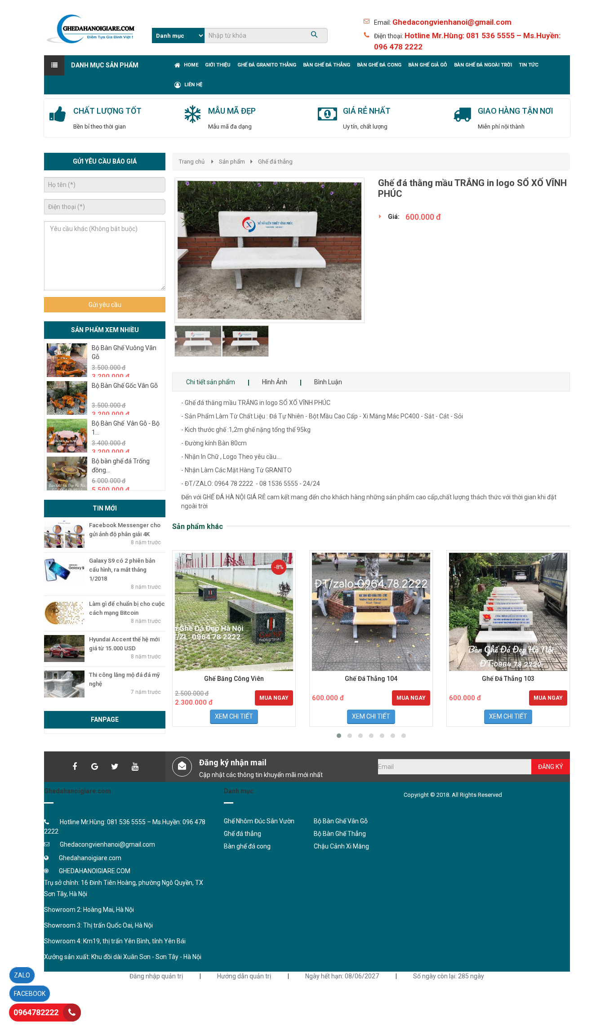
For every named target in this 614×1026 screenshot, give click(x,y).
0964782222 (35, 1012)
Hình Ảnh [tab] (274, 382)
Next (380, 275)
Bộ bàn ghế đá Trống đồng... (121, 465)
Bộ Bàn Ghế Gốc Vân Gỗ (125, 385)
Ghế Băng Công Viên (234, 678)
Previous (161, 275)
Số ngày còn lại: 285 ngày (448, 976)
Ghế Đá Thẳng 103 (508, 678)
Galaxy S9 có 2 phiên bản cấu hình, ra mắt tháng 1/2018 (122, 569)
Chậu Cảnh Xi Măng (341, 846)
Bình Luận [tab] (328, 382)
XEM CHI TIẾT (234, 716)
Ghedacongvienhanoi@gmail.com (452, 22)
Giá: (394, 216)
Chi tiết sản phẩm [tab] (210, 382)
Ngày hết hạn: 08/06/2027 (342, 976)
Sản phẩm (232, 161)
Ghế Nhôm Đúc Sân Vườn (259, 821)
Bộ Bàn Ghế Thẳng (340, 833)
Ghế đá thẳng (275, 161)
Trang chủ (192, 161)
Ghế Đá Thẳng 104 (371, 678)
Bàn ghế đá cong (247, 846)
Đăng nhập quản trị (156, 976)
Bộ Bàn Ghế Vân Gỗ (341, 821)
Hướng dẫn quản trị (244, 976)
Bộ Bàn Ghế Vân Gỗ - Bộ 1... (126, 428)
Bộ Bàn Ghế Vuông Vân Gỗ (124, 352)
